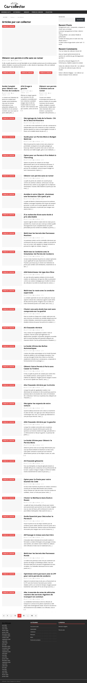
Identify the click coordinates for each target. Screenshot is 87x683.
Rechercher (62, 17)
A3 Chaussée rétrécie (33, 327)
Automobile (16, 12)
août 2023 (4, 664)
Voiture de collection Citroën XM (72, 51)
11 (15, 615)
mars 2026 (4, 628)
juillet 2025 (4, 643)
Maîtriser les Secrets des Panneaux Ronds (39, 554)
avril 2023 (4, 671)
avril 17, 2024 (6, 60)
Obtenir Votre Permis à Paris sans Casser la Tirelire (39, 367)
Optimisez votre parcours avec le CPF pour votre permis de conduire (40, 575)
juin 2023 (4, 667)
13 (23, 615)
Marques (26, 12)
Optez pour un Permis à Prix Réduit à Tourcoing (40, 156)
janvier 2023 (5, 676)
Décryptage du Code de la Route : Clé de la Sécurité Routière (40, 119)
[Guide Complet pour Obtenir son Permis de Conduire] (10, 77)
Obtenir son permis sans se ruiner (39, 176)
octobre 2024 (5, 650)
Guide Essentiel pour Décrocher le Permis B (38, 517)
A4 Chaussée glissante (33, 461)
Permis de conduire (37, 12)
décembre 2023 (6, 660)
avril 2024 (4, 657)
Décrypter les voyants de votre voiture (37, 404)
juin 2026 (4, 625)
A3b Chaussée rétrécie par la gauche (40, 422)
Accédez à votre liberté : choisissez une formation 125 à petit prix (39, 195)
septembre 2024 (6, 651)
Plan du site (62, 630)
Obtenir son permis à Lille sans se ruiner (22, 57)
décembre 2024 (6, 646)
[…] (24, 67)
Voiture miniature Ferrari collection (68, 75)
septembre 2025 (6, 639)
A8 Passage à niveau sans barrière (39, 535)
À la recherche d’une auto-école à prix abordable (38, 215)
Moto (31, 637)
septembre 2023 (6, 662)
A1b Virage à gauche (26, 87)
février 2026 (5, 630)
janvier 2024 (5, 659)
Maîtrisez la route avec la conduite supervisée (39, 291)
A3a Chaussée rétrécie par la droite (39, 385)
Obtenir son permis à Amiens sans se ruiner (47, 88)
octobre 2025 (5, 637)
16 (32, 615)
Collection (49, 12)
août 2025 (4, 641)
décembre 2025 (6, 634)
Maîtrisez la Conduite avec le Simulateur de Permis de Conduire (39, 253)
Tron (60, 51)
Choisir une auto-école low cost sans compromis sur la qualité (40, 310)
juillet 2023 (4, 666)
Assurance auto (6, 12)
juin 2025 (4, 644)
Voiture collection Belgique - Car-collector (70, 73)
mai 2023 (4, 669)
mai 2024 (4, 655)
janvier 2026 (5, 632)
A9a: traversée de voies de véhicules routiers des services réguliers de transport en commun (39, 594)
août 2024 (4, 653)
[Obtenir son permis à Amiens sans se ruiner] (48, 77)
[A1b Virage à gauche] (29, 77)
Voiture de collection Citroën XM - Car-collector (72, 66)
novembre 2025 (6, 636)
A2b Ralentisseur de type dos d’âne (39, 272)
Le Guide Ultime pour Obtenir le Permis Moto (38, 441)
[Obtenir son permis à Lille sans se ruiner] (29, 40)
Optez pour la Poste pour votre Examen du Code (37, 480)
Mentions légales (63, 626)
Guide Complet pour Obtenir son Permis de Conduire (10, 88)
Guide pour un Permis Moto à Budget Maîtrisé (40, 138)
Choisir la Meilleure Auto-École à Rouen (38, 499)
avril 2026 (4, 627)
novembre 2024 (6, 648)
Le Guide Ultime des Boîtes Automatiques (35, 347)
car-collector (15, 60)
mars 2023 (4, 673)
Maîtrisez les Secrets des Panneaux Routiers (39, 234)
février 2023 (5, 674)
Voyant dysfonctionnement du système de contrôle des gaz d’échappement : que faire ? (71, 56)
